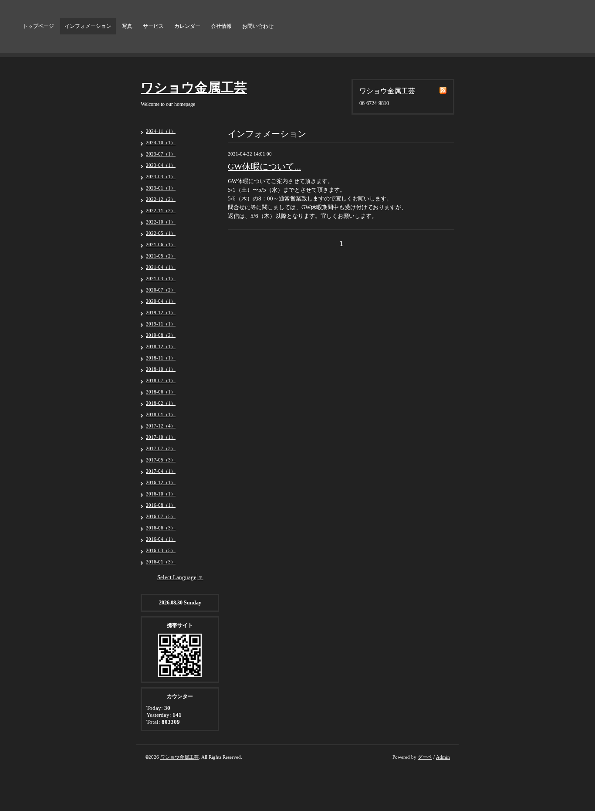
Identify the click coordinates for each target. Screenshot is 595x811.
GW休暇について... (264, 166)
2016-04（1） (161, 539)
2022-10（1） (161, 221)
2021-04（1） (161, 267)
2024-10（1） (161, 142)
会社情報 (221, 26)
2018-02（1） (161, 403)
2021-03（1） (161, 278)
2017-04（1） (161, 471)
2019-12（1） (161, 312)
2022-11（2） (161, 210)
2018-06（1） (161, 391)
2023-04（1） (161, 165)
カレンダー (187, 26)
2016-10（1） (161, 493)
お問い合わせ (258, 26)
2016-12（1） (161, 482)
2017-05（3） (161, 459)
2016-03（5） (161, 550)
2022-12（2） (161, 199)
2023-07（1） (161, 153)
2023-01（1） (161, 187)
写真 (127, 26)
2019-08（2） (161, 335)
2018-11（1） (161, 357)
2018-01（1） (161, 414)
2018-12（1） (161, 346)
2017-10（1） (161, 437)
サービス (153, 26)
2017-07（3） (161, 448)
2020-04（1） (161, 301)
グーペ (425, 757)
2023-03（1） (161, 176)
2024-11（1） (161, 131)
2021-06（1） (161, 244)
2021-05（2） (161, 255)
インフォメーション (88, 26)
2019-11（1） (161, 323)
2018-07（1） (161, 380)
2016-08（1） (161, 505)
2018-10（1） (161, 369)
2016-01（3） (161, 561)
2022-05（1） (161, 233)
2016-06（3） (161, 527)
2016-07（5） (161, 516)
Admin (443, 757)
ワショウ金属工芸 (194, 87)
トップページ (38, 26)
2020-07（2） (161, 289)
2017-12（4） (161, 425)
